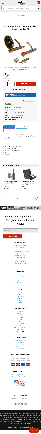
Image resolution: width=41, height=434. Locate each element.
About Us (20, 277)
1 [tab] (17, 198)
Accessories (20, 298)
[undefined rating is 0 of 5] (9, 101)
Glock (20, 321)
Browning (20, 311)
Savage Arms (20, 313)
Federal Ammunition (20, 327)
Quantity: (10, 80)
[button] (20, 383)
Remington (20, 329)
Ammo (20, 294)
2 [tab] (20, 198)
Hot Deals (21, 302)
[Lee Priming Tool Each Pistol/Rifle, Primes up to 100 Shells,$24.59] (30, 175)
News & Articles (20, 275)
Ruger (20, 319)
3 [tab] (23, 198)
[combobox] (19, 8)
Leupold (20, 325)
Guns (20, 292)
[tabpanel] (11, 182)
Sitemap (20, 281)
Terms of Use (21, 345)
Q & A (9, 130)
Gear (20, 300)
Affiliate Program (20, 283)
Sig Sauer (20, 317)
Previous (4, 198)
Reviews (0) (21, 127)
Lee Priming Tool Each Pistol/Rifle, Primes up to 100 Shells (29, 183)
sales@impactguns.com (20, 263)
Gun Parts (20, 296)
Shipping (20, 279)
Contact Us (20, 349)
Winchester (20, 323)
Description (9, 127)
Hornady (20, 315)
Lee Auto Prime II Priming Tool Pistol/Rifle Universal (11, 182)
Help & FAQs (20, 343)
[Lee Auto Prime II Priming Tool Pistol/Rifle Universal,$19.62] (11, 175)
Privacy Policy (20, 347)
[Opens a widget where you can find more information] (34, 430)
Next (36, 198)
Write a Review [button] (29, 101)
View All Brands (20, 331)
